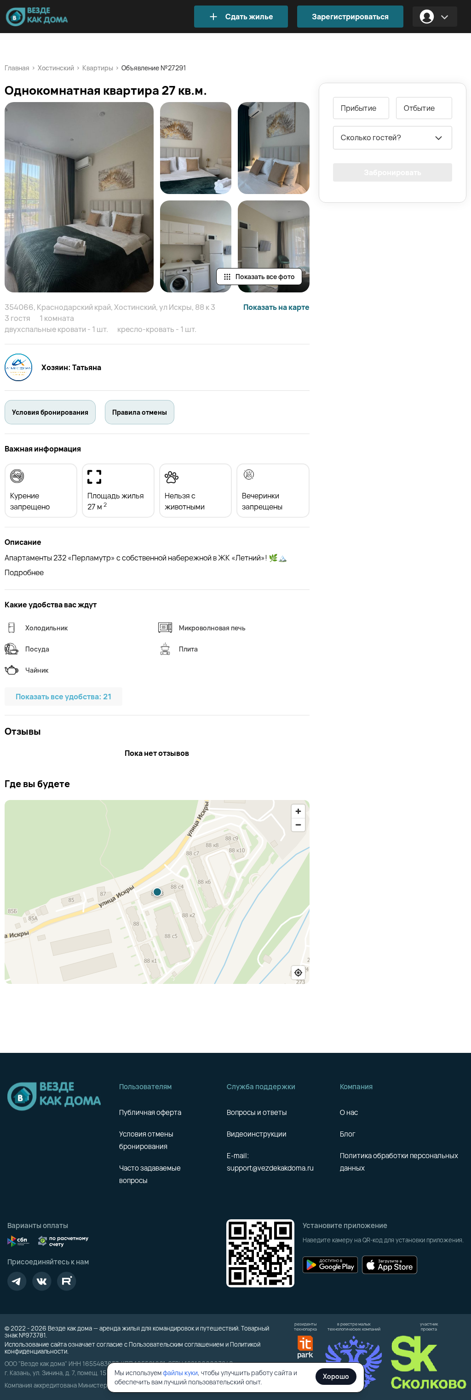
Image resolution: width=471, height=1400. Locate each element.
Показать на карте (276, 307)
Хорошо (336, 1376)
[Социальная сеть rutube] (66, 1281)
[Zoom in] (298, 811)
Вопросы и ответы (257, 1112)
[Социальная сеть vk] (42, 1281)
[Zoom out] (298, 824)
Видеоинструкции (257, 1134)
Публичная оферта (150, 1112)
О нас (349, 1112)
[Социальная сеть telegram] (17, 1281)
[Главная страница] (51, 16)
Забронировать (392, 172)
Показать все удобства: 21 (63, 696)
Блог (348, 1134)
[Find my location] (298, 972)
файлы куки (180, 1372)
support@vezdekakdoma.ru (270, 1168)
